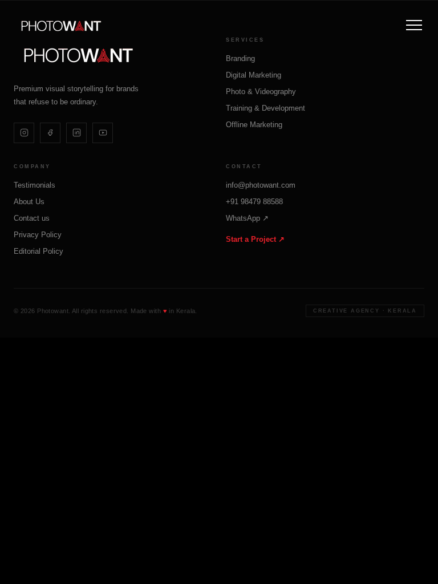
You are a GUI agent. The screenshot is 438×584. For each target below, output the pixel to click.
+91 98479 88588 (254, 201)
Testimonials (34, 185)
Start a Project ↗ (255, 239)
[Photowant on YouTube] (102, 133)
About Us (29, 201)
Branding (240, 58)
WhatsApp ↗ (247, 218)
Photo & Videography (261, 91)
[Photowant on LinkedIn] (76, 133)
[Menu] (414, 25)
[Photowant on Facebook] (50, 133)
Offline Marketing (254, 124)
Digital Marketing (253, 75)
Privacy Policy (38, 234)
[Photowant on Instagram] (24, 133)
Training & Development (265, 108)
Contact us (32, 218)
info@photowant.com (260, 185)
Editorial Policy (38, 251)
